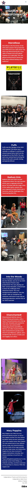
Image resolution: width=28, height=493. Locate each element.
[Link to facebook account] (22, 486)
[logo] (4, 3)
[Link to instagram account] (24, 486)
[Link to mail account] (26, 486)
